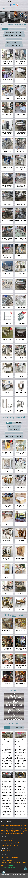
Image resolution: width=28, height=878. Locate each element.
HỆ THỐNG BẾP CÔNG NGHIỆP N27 (21, 631)
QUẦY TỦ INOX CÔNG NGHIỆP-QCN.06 (21, 150)
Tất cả (4, 29)
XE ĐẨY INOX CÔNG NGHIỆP (17, 29)
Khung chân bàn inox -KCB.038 (21, 470)
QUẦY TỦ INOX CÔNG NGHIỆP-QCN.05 (7, 168)
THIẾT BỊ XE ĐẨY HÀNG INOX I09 (21, 358)
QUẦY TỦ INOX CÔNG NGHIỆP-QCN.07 (7, 133)
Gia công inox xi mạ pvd (20, 779)
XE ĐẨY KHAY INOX (7, 291)
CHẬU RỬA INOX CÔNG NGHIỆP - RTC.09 (20, 97)
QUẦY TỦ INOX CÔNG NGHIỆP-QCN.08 (7, 80)
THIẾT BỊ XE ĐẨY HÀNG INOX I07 (21, 375)
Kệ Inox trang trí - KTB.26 (21, 541)
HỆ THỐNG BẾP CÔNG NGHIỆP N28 (7, 631)
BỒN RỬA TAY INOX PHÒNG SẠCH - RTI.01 (7, 274)
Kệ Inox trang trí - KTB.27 (7, 541)
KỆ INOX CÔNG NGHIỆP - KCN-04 (7, 221)
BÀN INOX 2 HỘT (21, 291)
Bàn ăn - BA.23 (7, 593)
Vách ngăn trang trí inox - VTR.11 (7, 576)
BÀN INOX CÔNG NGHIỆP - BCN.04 (21, 115)
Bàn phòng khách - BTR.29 (7, 523)
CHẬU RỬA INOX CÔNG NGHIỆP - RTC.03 (20, 133)
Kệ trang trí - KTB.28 (20, 522)
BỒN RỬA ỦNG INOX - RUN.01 (21, 256)
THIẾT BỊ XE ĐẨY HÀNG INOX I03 (21, 411)
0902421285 (20, 1)
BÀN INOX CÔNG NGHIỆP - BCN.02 (7, 203)
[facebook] (11, 4)
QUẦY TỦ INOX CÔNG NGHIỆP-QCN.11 (21, 62)
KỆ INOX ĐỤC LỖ (21, 323)
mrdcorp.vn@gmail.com (14, 2)
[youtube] (17, 4)
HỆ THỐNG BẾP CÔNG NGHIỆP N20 (21, 684)
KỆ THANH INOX (7, 323)
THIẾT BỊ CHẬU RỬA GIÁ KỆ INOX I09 (20, 340)
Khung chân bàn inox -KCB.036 (21, 488)
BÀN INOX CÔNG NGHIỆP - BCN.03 (21, 186)
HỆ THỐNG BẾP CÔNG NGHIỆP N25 (21, 649)
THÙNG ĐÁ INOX (21, 307)
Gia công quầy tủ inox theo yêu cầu (20, 740)
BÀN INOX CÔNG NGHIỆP (14, 42)
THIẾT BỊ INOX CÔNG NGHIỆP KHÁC (14, 35)
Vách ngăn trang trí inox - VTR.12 (21, 559)
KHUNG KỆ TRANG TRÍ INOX (14, 433)
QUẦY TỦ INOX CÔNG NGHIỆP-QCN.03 (7, 186)
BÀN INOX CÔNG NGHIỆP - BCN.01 (21, 203)
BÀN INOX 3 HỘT (7, 307)
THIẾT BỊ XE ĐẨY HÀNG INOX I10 (7, 358)
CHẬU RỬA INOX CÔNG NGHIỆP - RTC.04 (7, 115)
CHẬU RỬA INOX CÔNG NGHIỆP (14, 32)
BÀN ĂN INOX (17, 422)
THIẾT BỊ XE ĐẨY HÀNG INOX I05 (21, 393)
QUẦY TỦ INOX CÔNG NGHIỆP (14, 45)
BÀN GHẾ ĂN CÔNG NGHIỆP (7, 340)
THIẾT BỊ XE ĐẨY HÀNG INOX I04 (7, 411)
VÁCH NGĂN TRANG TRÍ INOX (14, 436)
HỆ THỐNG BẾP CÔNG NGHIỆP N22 (21, 666)
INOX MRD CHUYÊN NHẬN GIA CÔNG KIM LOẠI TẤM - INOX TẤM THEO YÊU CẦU (7, 740)
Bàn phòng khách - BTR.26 (21, 576)
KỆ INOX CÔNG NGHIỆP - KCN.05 (7, 97)
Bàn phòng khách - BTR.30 (21, 506)
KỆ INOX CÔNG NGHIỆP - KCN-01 (20, 239)
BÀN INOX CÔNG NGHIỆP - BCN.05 (21, 80)
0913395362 (13, 1)
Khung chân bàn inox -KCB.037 (7, 488)
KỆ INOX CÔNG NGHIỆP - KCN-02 (7, 239)
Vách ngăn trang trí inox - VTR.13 (7, 470)
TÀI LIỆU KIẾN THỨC (17, 727)
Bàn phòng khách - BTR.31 (7, 506)
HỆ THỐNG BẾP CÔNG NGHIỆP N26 (7, 649)
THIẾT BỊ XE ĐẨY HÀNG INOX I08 (7, 375)
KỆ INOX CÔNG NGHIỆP (14, 39)
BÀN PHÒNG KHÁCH (14, 426)
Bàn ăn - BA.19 (21, 593)
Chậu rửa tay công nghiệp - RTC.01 (7, 256)
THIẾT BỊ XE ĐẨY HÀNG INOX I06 (7, 393)
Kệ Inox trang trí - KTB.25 (7, 559)
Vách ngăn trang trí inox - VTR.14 (21, 453)
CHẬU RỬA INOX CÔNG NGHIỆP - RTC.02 (7, 150)
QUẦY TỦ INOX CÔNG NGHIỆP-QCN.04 (21, 168)
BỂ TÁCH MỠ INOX (21, 273)
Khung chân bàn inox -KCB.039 (7, 453)
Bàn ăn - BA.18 (7, 609)
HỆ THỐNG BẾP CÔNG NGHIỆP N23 (7, 666)
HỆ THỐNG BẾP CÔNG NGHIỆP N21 (7, 684)
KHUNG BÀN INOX (14, 429)
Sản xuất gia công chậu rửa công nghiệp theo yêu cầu (7, 780)
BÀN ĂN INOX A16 (21, 609)
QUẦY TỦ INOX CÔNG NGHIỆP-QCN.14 (7, 62)
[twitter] (14, 4)
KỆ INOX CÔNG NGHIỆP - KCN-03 (20, 221)
